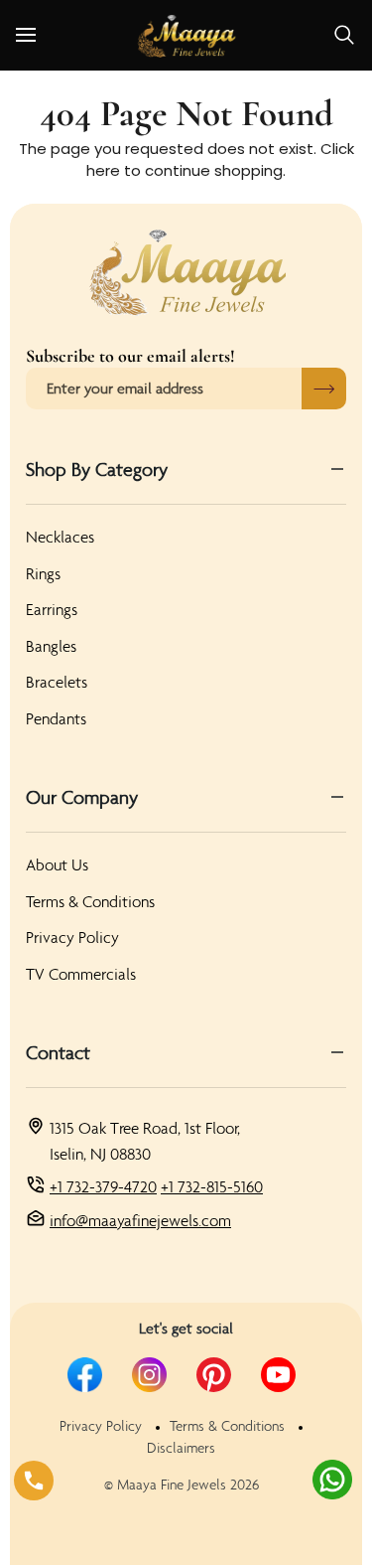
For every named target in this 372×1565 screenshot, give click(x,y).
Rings (43, 573)
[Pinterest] (213, 1374)
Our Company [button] (82, 797)
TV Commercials (81, 974)
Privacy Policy (72, 937)
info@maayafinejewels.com (140, 1220)
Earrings (51, 609)
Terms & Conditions (90, 901)
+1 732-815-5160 (212, 1186)
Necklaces (60, 537)
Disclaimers (181, 1448)
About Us (57, 864)
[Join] (324, 388)
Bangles (51, 646)
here (103, 170)
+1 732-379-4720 (103, 1186)
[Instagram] (149, 1374)
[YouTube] (278, 1374)
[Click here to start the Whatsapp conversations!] (332, 1479)
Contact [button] (58, 1052)
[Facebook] (84, 1374)
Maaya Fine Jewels (171, 1484)
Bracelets (56, 682)
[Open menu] (43, 35)
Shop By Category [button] (97, 469)
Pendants (56, 718)
